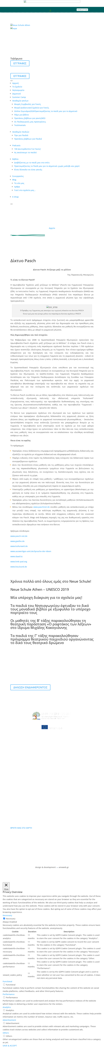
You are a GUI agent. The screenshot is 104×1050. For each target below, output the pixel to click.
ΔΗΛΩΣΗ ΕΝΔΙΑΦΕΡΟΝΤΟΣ (30, 687)
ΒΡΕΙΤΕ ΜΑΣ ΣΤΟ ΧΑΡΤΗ (21, 828)
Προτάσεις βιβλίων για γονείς (29, 118)
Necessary (10, 918)
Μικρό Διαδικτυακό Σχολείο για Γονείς (31, 107)
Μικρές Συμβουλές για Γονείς (27, 104)
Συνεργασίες (18, 176)
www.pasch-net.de (18, 536)
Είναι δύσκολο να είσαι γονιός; (28, 169)
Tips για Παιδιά (21, 135)
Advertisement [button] (9, 1020)
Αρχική (15, 83)
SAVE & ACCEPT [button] (10, 1045)
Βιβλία (15, 159)
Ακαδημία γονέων (20, 100)
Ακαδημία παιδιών (20, 132)
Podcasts (16, 145)
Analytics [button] (7, 1007)
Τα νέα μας (19, 183)
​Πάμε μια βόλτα (21, 114)
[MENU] (11, 80)
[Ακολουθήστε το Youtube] (100, 10)
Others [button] (6, 1033)
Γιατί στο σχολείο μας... (25, 190)
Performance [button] (8, 994)
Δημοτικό (16, 93)
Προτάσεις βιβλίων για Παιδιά (28, 139)
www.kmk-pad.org (18, 561)
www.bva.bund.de (18, 566)
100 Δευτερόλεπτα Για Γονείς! (27, 149)
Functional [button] (7, 981)
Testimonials (20, 125)
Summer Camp (19, 97)
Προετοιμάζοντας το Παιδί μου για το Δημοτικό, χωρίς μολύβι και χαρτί (47, 166)
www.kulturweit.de (19, 546)
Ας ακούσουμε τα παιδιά (25, 152)
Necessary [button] (7, 915)
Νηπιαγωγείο (18, 90)
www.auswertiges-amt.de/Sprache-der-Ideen (30, 551)
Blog (14, 179)
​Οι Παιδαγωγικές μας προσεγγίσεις (30, 121)
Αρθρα (17, 186)
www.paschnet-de (41, 507)
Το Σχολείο (17, 86)
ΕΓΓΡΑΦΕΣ (19, 63)
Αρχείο (52, 228)
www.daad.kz (16, 556)
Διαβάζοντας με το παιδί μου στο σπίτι (32, 162)
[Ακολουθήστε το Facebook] (91, 10)
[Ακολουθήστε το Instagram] (96, 10)
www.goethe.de (17, 541)
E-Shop (15, 197)
